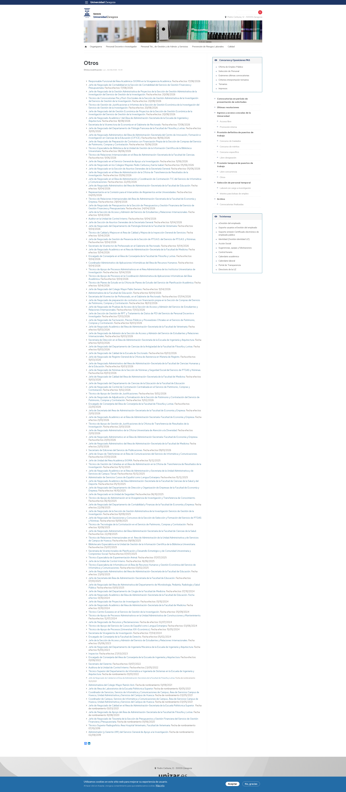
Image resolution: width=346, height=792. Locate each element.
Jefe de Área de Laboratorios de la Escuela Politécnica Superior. (121, 688)
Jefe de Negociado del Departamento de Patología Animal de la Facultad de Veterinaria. (133, 225)
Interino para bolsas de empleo (234, 193)
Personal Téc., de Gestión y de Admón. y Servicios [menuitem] (164, 46)
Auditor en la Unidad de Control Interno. (108, 218)
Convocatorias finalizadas (232, 204)
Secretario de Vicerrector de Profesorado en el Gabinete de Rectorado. (124, 245)
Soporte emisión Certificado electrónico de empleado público (239, 233)
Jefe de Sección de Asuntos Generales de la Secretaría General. (121, 222)
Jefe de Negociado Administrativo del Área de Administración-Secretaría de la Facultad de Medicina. (139, 443)
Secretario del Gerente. (100, 663)
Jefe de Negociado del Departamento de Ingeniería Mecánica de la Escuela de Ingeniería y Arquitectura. (141, 646)
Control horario (225, 252)
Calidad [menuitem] (231, 46)
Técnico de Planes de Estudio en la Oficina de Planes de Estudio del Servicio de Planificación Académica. (141, 282)
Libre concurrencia (228, 171)
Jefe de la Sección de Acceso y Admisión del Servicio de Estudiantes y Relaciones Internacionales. (138, 212)
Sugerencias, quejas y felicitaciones (235, 247)
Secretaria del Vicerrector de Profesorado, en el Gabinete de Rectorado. (125, 296)
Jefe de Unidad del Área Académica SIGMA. (111, 460)
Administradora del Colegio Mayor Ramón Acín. (112, 684)
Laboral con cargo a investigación (235, 188)
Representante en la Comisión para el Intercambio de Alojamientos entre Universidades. (133, 192)
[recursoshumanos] (101, 13)
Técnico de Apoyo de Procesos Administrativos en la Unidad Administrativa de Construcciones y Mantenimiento (144, 615)
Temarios (223, 84)
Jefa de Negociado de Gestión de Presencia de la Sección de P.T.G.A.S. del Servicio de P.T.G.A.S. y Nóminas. (142, 239)
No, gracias (251, 783)
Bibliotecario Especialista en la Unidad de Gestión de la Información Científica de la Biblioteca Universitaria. (142, 544)
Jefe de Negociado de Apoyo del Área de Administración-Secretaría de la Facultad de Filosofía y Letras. (141, 712)
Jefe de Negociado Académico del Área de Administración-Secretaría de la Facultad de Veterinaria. (138, 326)
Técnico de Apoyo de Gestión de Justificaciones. (114, 393)
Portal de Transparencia (230, 265)
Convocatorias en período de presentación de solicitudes (232, 100)
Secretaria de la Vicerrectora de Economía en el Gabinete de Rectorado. (125, 124)
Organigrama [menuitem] (96, 46)
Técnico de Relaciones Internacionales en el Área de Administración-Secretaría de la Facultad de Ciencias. (142, 154)
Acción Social (225, 243)
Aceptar (232, 783)
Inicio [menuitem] (86, 46)
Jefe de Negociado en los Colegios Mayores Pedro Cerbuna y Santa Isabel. (126, 165)
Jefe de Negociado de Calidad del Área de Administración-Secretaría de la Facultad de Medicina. (137, 376)
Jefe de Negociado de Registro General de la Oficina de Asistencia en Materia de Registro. (134, 356)
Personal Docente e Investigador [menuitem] (121, 46)
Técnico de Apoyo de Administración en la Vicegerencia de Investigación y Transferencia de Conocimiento (142, 497)
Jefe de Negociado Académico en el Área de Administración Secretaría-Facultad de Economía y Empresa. (142, 417)
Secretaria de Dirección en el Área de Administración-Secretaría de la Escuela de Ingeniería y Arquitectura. (141, 339)
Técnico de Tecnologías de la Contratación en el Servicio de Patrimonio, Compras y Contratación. (137, 524)
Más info (160, 785)
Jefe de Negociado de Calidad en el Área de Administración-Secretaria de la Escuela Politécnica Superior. (141, 705)
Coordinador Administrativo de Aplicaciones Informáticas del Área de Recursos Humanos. (133, 262)
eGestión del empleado (230, 223)
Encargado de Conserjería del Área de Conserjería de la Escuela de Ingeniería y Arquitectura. (134, 657)
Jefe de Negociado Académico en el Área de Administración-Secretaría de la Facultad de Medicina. (138, 249)
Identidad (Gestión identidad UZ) (234, 239)
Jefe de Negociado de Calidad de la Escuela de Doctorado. (118, 353)
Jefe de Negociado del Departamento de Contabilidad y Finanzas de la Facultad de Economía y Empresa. (141, 504)
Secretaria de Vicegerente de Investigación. (111, 633)
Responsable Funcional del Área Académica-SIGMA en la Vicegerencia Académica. (130, 81)
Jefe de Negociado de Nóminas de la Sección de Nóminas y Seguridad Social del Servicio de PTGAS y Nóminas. (145, 370)
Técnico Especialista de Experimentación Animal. (113, 557)
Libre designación (228, 157)
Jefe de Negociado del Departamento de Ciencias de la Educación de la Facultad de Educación (137, 383)
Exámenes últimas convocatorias (234, 75)
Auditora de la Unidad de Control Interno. (109, 667)
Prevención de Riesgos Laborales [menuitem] (208, 46)
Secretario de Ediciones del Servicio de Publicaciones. (116, 450)
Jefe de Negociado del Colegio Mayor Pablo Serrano (115, 289)
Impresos (223, 88)
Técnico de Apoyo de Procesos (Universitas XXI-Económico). (119, 629)
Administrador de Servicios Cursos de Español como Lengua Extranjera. (124, 477)
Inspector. (94, 653)
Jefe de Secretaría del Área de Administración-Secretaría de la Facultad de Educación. (132, 578)
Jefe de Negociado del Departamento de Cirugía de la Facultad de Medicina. (127, 591)
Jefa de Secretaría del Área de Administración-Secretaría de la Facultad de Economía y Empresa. (137, 410)
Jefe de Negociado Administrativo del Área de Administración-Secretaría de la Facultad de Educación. (140, 185)
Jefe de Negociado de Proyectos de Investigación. (114, 601)
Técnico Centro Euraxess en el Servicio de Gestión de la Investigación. (124, 611)
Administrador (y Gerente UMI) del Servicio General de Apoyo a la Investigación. (129, 732)
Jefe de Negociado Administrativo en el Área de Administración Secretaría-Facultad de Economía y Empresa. (143, 436)
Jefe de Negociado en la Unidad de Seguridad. (112, 494)
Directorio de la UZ (227, 269)
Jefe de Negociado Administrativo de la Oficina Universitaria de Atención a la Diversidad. (133, 430)
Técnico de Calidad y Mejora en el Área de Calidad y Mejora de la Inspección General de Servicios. (137, 232)
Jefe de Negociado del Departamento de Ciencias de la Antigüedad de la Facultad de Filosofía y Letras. (141, 346)
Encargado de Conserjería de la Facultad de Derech (114, 636)
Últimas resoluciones (228, 107)
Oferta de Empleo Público (231, 66)
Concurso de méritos (229, 146)
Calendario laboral (227, 260)
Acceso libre (225, 121)
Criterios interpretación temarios (234, 79)
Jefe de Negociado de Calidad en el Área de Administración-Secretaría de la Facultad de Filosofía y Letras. (132, 678)
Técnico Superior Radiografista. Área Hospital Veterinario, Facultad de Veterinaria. (129, 725)
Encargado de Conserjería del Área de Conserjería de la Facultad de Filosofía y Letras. (131, 403)
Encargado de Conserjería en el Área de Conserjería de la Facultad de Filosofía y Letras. (132, 256)
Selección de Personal (229, 71)
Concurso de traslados (230, 141)
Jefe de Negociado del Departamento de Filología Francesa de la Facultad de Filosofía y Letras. (137, 128)
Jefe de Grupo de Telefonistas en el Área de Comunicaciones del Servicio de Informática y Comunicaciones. (143, 453)
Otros (222, 177)
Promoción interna (228, 127)
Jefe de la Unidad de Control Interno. (107, 561)
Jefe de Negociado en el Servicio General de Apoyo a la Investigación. (124, 161)
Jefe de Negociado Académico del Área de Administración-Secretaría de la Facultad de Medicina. (137, 605)
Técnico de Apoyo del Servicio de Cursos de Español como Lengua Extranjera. (128, 625)
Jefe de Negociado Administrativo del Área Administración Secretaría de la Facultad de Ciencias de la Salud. (142, 531)
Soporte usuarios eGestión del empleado (238, 227)
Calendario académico (229, 256)
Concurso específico (229, 152)
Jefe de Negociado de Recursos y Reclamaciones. (114, 622)
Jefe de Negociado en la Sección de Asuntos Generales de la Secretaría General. (129, 168)
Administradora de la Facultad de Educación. (111, 292)
